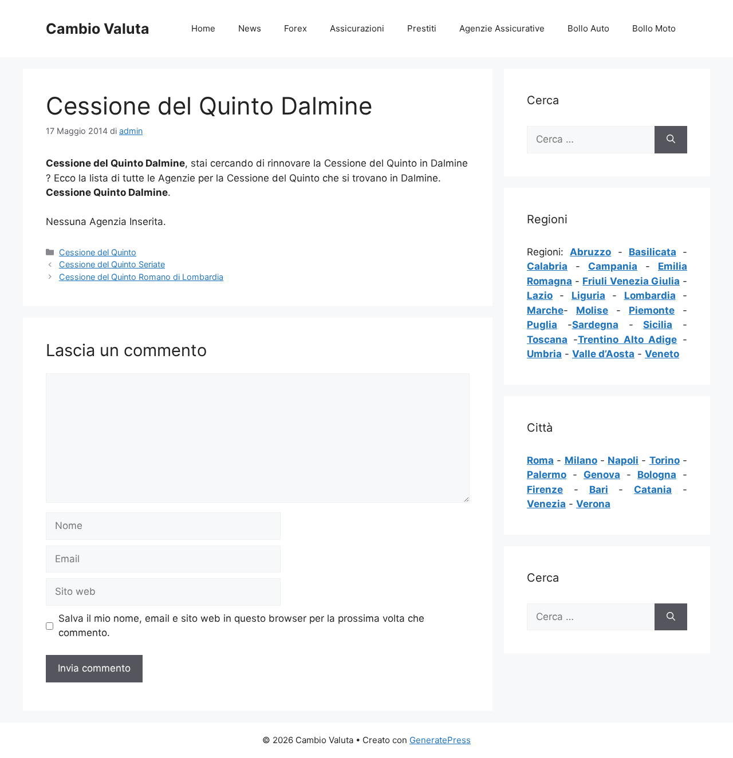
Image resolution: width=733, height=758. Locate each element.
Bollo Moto (654, 28)
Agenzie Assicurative (502, 28)
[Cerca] (671, 139)
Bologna (656, 474)
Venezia (546, 504)
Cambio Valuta (97, 28)
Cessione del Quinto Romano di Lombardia (141, 277)
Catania (653, 489)
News (249, 28)
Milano (581, 460)
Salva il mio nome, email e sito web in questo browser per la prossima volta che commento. (241, 626)
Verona (593, 504)
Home (203, 28)
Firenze (545, 489)
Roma (540, 460)
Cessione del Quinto (97, 252)
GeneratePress (440, 740)
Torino (664, 460)
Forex (295, 28)
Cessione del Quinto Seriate (112, 264)
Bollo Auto (588, 28)
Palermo (546, 474)
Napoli (623, 460)
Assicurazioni (357, 28)
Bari (598, 489)
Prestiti (421, 28)
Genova (602, 474)
